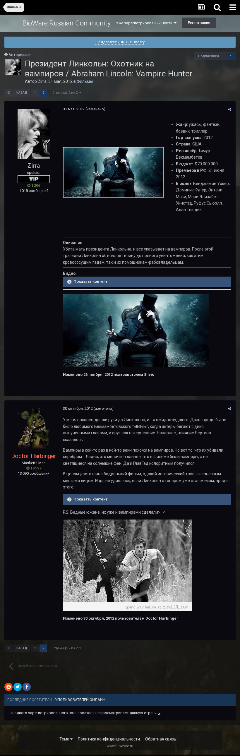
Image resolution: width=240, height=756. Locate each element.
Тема (64, 739)
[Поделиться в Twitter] (17, 687)
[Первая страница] (8, 93)
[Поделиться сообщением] (229, 109)
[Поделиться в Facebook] (27, 687)
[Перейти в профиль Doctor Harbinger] (34, 428)
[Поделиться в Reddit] (8, 687)
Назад (21, 92)
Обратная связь (160, 739)
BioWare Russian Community (67, 23)
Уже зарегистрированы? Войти (145, 23)
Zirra (42, 81)
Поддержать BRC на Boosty (120, 42)
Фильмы (85, 81)
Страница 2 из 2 (65, 93)
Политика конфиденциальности (109, 739)
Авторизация (20, 54)
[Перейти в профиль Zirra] (13, 67)
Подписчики (208, 56)
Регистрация (199, 22)
